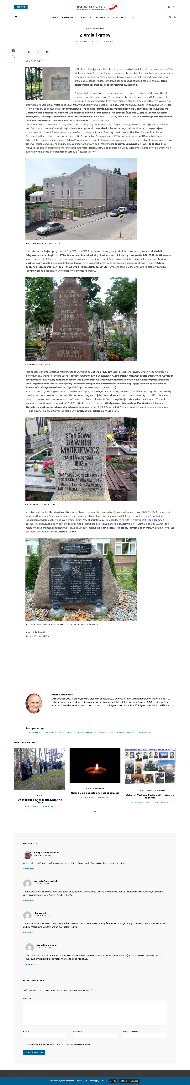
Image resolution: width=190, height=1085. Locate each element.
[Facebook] (169, 7)
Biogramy (139, 791)
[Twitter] (174, 7)
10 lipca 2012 (96, 42)
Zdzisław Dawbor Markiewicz (122, 733)
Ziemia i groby (145, 733)
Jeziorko (148, 791)
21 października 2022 (161, 802)
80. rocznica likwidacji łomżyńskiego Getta (40, 801)
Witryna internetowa (132, 1032)
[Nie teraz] (186, 1080)
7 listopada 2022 (47, 807)
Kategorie (67, 17)
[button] (174, 17)
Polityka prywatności (129, 1081)
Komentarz (28, 999)
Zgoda (113, 1081)
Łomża (88, 28)
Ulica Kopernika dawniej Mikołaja (92, 733)
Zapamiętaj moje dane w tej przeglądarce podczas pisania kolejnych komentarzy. (61, 1044)
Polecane (118, 17)
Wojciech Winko (31, 807)
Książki (84, 17)
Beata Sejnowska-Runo (140, 802)
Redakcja (101, 17)
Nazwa (26, 1031)
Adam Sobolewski (82, 42)
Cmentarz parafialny (55, 733)
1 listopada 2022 (102, 797)
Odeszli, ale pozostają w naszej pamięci (95, 793)
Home (55, 17)
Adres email (78, 1031)
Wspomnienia (98, 28)
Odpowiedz (28, 869)
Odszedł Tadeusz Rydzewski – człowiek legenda (150, 796)
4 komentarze (109, 42)
